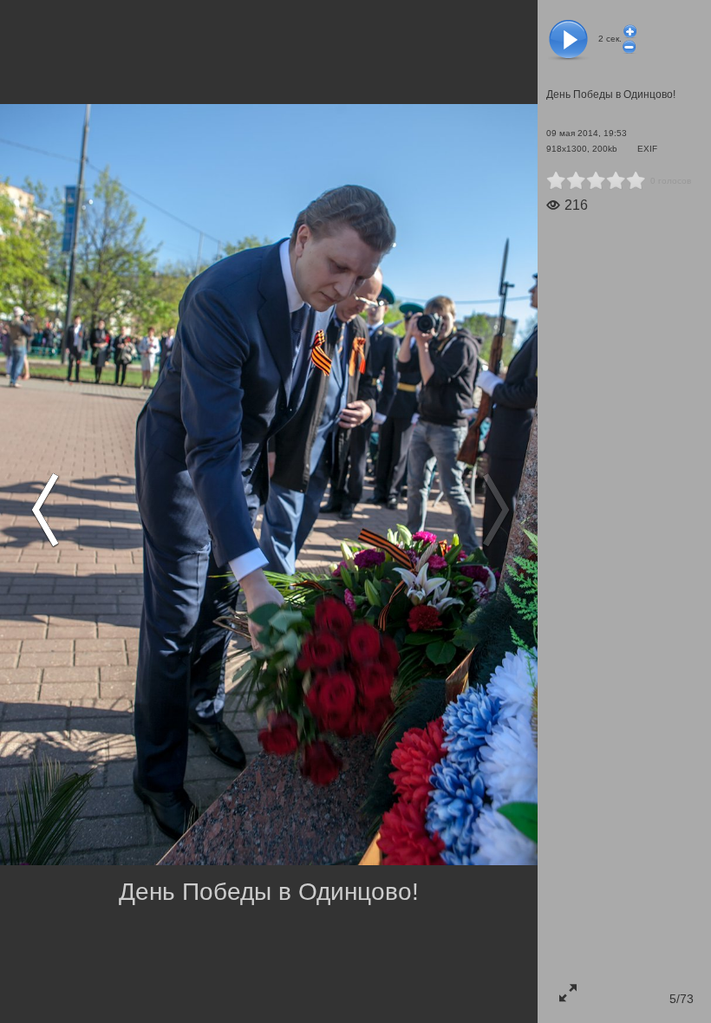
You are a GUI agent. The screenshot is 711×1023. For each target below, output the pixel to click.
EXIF (647, 148)
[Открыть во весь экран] (568, 993)
